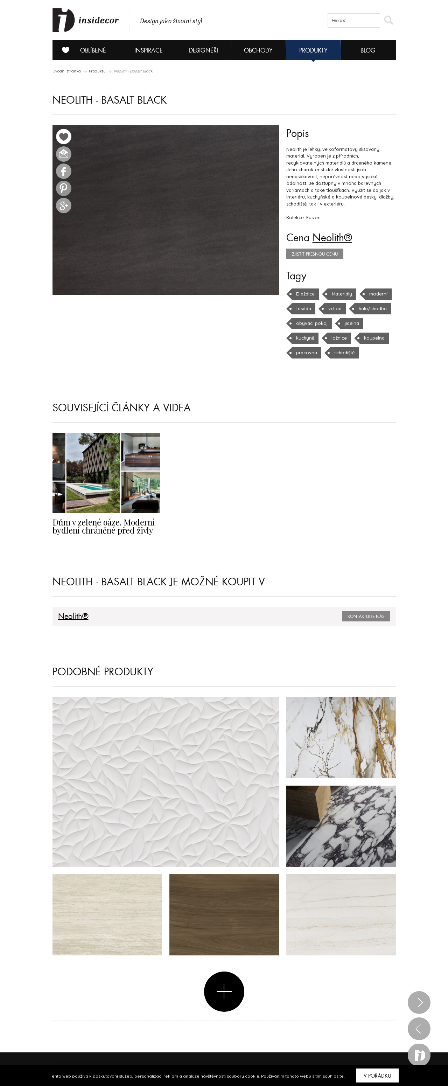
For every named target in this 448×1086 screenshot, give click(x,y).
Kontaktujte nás (366, 616)
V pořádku (377, 1076)
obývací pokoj (312, 323)
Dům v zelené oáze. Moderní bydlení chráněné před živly (103, 526)
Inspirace (148, 50)
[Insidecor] (85, 20)
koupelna (374, 338)
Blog (368, 50)
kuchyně (305, 338)
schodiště (344, 352)
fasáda (303, 308)
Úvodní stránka (66, 71)
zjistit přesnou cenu (315, 254)
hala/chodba (373, 308)
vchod (335, 308)
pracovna (306, 352)
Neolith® (332, 238)
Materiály (342, 294)
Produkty (313, 50)
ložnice (339, 338)
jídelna (352, 323)
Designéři (203, 50)
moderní (378, 294)
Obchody (258, 50)
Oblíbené (93, 50)
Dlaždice (305, 294)
